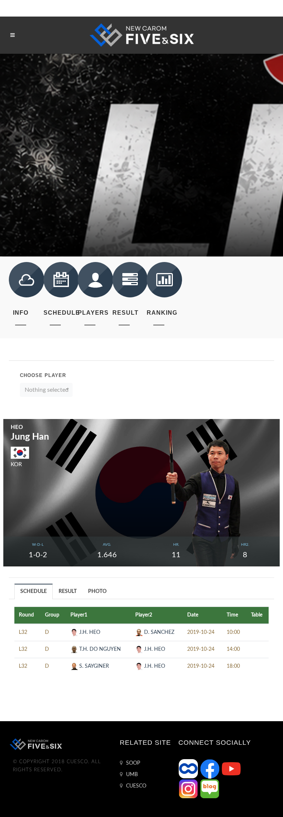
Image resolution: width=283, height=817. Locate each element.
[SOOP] (189, 768)
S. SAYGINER (93, 666)
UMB (131, 774)
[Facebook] (210, 768)
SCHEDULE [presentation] (33, 591)
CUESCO (135, 786)
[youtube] (231, 768)
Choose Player (43, 375)
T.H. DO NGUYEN (99, 649)
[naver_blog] (210, 788)
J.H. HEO (89, 632)
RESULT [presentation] (68, 591)
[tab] (33, 591)
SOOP (132, 763)
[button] (46, 390)
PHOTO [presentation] (97, 591)
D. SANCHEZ (158, 632)
